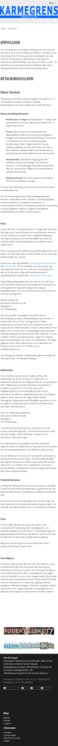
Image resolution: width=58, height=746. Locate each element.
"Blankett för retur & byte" (40, 275)
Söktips (7, 741)
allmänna (24, 150)
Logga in (7, 723)
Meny (51, 3)
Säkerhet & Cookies (12, 738)
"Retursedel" (11, 266)
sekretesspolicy (33, 211)
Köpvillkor (8, 732)
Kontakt (7, 720)
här (22, 125)
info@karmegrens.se (10, 349)
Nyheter (7, 717)
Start (3, 28)
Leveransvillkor (10, 735)
